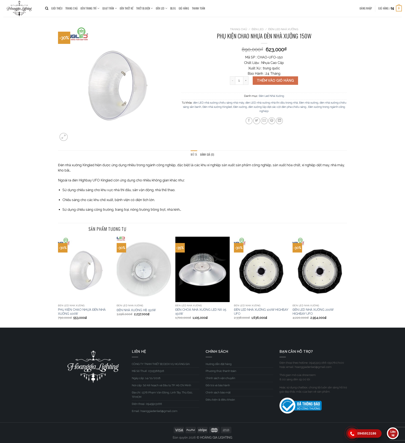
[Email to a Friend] (264, 120)
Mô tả (194, 155)
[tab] (194, 154)
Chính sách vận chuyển (220, 378)
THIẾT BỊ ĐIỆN (143, 8)
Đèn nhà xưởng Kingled (217, 106)
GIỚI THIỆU (56, 8)
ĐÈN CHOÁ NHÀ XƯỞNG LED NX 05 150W (200, 311)
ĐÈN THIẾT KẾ (126, 8)
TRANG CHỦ (71, 8)
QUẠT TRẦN (108, 8)
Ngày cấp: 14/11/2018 (146, 378)
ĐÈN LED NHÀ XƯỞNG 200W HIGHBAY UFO (313, 311)
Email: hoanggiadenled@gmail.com (154, 411)
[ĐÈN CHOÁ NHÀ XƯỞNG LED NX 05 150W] (202, 269)
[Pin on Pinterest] (271, 120)
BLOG (173, 8)
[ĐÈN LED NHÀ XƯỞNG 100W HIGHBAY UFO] (261, 269)
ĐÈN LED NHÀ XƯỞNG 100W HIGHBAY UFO (261, 311)
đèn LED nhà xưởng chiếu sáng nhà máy (218, 102)
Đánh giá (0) (207, 155)
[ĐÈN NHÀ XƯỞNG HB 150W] (144, 269)
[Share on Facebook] (249, 120)
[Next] (347, 281)
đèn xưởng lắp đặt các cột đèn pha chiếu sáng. (277, 106)
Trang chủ (238, 29)
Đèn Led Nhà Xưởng (283, 29)
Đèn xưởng (240, 106)
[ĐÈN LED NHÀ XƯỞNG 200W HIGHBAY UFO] (320, 269)
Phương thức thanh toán (221, 371)
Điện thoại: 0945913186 (147, 403)
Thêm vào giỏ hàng (275, 80)
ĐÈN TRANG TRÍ (88, 8)
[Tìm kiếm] (46, 8)
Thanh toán (198, 8)
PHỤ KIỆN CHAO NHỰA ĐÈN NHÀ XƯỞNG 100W (82, 311)
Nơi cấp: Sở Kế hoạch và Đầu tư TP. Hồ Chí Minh (161, 385)
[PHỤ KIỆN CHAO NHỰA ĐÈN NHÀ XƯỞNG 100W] (85, 269)
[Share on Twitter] (256, 120)
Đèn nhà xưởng (308, 102)
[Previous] (58, 281)
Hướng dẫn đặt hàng (219, 364)
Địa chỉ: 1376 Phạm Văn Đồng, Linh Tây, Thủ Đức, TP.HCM (162, 394)
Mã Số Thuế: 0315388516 (148, 371)
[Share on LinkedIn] (279, 120)
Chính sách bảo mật (218, 392)
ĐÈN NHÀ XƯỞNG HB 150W (136, 310)
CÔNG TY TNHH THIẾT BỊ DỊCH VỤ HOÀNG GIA (161, 364)
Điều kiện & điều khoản (220, 399)
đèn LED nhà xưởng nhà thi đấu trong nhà (271, 102)
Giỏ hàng (184, 8)
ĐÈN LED (160, 8)
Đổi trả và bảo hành (218, 385)
